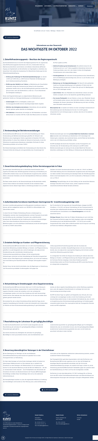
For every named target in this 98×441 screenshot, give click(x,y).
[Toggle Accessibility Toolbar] (3, 438)
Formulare (79, 417)
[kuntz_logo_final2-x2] (7, 406)
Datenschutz (61, 437)
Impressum (55, 437)
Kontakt (78, 419)
